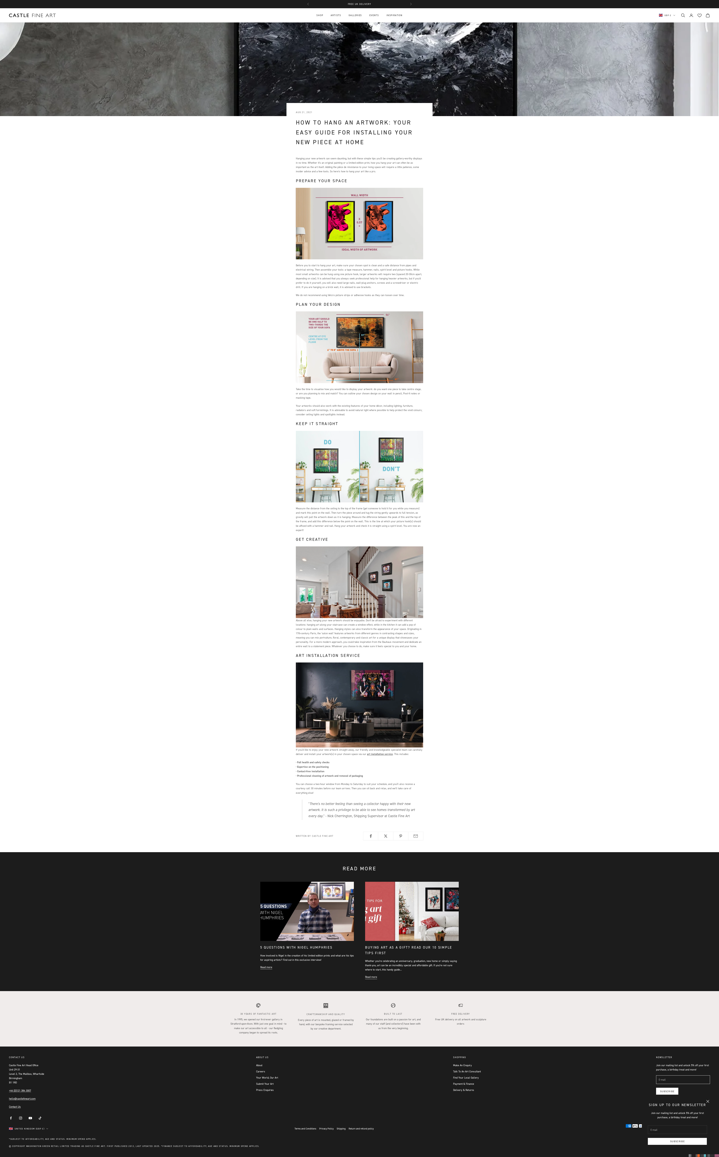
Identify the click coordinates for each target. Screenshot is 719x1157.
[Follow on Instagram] (20, 1118)
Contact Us (15, 1106)
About (259, 1065)
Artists (336, 15)
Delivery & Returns (463, 1089)
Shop (319, 15)
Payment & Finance (463, 1083)
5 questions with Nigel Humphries (296, 947)
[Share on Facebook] (370, 836)
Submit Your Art (265, 1083)
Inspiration (394, 15)
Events (374, 15)
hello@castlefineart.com (22, 1098)
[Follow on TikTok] (40, 1118)
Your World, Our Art (267, 1077)
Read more (266, 967)
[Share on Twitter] (385, 836)
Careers (260, 1071)
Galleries (355, 15)
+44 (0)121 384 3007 (20, 1090)
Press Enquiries (265, 1089)
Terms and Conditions (305, 1128)
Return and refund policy (361, 1128)
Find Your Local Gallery (466, 1077)
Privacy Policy (326, 1128)
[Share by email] (415, 836)
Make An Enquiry (462, 1065)
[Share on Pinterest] (400, 836)
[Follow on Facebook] (11, 1118)
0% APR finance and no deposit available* (359, 4)
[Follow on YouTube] (30, 1118)
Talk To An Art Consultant (467, 1071)
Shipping (341, 1128)
